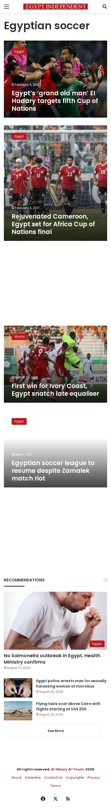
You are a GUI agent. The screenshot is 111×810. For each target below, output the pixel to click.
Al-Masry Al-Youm (67, 769)
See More (55, 730)
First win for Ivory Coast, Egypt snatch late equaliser (55, 390)
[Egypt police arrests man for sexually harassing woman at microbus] (18, 688)
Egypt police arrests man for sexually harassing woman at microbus (71, 683)
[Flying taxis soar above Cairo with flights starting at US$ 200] (18, 710)
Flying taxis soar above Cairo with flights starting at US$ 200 (68, 706)
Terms (55, 785)
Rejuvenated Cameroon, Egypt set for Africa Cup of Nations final (53, 224)
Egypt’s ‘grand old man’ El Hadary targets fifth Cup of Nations (55, 101)
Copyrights (75, 777)
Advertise (33, 777)
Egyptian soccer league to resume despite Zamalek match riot (53, 471)
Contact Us (53, 777)
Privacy (94, 777)
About (16, 777)
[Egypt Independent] (55, 7)
